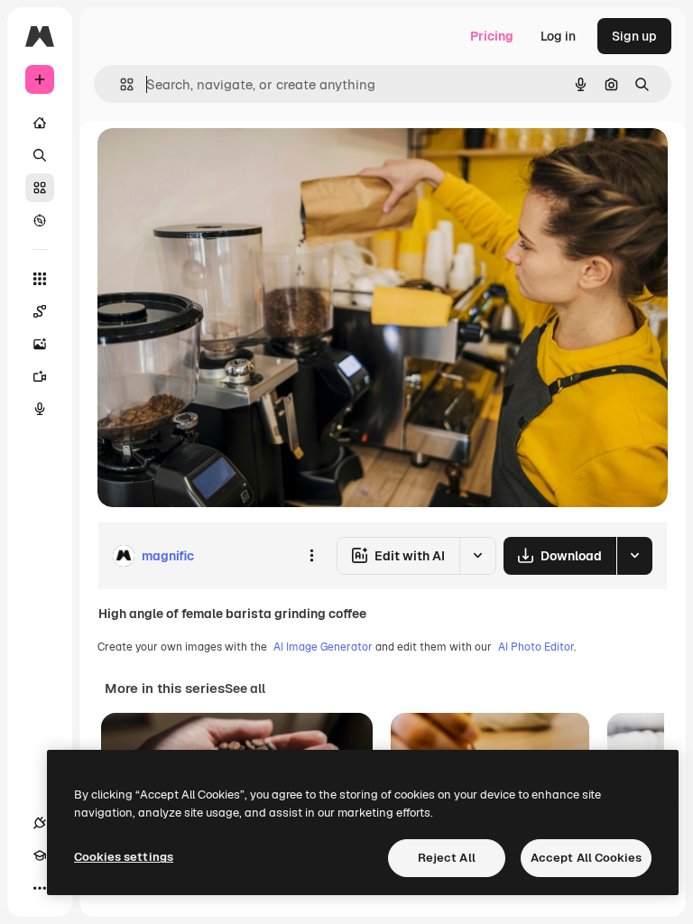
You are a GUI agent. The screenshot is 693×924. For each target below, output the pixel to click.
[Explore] (39, 220)
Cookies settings (123, 856)
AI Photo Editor (536, 647)
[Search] (39, 155)
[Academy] (39, 855)
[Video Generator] (39, 376)
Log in (558, 36)
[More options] (311, 556)
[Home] (39, 122)
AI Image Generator (323, 647)
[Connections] (39, 822)
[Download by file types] (634, 556)
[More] (39, 887)
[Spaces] (39, 311)
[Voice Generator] (39, 408)
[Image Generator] (39, 343)
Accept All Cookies (586, 857)
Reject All (447, 857)
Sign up (634, 36)
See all (245, 688)
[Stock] (39, 187)
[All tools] (39, 278)
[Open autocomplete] (119, 84)
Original (213, 162)
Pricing (491, 36)
